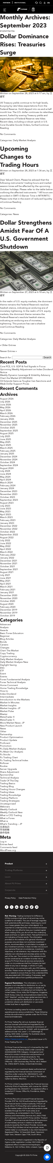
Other (3, 731)
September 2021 (9, 569)
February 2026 (7, 416)
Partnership (6, 734)
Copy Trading (7, 653)
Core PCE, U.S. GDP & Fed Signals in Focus (22, 366)
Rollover (4, 763)
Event (3, 673)
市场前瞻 (4, 829)
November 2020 (8, 598)
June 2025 (5, 439)
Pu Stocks (5, 754)
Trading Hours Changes (12, 789)
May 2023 (5, 511)
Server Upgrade (8, 769)
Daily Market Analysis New (14, 662)
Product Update (8, 740)
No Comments (8, 134)
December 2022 (8, 526)
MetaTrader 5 (7, 719)
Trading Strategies (10, 800)
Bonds (3, 642)
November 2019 (8, 612)
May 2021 (5, 580)
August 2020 (7, 604)
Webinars (5, 806)
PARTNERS (6, 3)
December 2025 (8, 422)
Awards (4, 630)
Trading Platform (9, 798)
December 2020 (8, 595)
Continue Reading (11, 202)
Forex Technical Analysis (13, 682)
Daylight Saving (8, 665)
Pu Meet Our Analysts (11, 751)
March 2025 (6, 448)
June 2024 (5, 474)
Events (3, 676)
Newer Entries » (8, 351)
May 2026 (5, 407)
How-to (4, 691)
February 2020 (7, 607)
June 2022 (5, 543)
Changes (4, 647)
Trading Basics (7, 783)
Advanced (5, 624)
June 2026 (5, 404)
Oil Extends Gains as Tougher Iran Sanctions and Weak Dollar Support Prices (25, 382)
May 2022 (5, 546)
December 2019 (8, 609)
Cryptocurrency (8, 656)
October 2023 (7, 497)
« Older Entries (8, 345)
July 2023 (5, 505)
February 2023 (7, 520)
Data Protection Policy (27, 898)
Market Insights (8, 705)
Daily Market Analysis (24, 140)
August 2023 (7, 502)
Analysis (4, 627)
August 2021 (7, 572)
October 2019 (7, 615)
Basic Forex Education (12, 633)
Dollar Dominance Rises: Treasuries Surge (24, 44)
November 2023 (8, 494)
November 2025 (8, 424)
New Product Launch (11, 725)
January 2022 (7, 557)
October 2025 (7, 427)
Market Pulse (7, 711)
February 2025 (7, 451)
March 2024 (6, 482)
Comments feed (8, 847)
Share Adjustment (9, 772)
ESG (2, 668)
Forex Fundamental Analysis (15, 679)
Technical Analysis (9, 777)
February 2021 (7, 589)
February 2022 (7, 554)
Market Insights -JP (10, 708)
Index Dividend (8, 694)
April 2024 (5, 479)
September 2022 (9, 534)
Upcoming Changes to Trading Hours (19, 157)
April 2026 (5, 410)
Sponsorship (6, 774)
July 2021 (5, 575)
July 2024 (5, 471)
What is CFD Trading (11, 815)
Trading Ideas (7, 792)
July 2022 (5, 540)
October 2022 (7, 531)
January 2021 (7, 592)
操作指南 (4, 832)
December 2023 (8, 491)
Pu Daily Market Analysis (13, 748)
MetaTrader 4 (7, 717)
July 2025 (5, 436)
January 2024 (7, 488)
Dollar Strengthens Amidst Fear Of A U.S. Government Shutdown (26, 235)
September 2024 (9, 465)
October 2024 (7, 462)
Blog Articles (7, 639)
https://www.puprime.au (16, 1039)
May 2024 (5, 477)
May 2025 (5, 442)
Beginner (5, 636)
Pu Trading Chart (9, 757)
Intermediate (7, 696)
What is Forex (7, 818)
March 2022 (6, 552)
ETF (2, 670)
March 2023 (6, 517)
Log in (3, 841)
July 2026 (5, 401)
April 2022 (5, 549)
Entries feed (6, 844)
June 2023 (5, 508)
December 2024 (8, 456)
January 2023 (7, 523)
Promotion (5, 745)
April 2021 (5, 583)
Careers (4, 644)
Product (9, 863)
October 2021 (7, 566)
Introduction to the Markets (15, 699)
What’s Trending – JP (11, 824)
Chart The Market (9, 650)
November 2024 (8, 459)
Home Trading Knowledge (14, 688)
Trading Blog (7, 786)
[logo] (28, 9)
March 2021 (6, 586)
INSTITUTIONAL (20, 3)
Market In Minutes (9, 702)
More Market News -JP (12, 722)
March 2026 (6, 413)
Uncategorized (8, 803)
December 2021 (8, 560)
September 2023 (9, 500)
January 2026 (7, 419)
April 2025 (5, 445)
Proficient (5, 743)
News (16, 214)
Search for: (5, 357)
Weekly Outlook (8, 809)
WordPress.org (8, 850)
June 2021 (5, 578)
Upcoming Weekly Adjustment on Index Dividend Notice (26, 371)
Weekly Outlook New (11, 812)
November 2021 (8, 563)
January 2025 (7, 453)
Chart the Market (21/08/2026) (16, 378)
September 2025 (9, 430)
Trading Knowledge (10, 795)
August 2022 (7, 537)
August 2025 (7, 433)
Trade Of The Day (9, 780)
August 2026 (7, 398)
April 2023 (5, 514)
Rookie (4, 766)
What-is (4, 821)
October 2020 (7, 601)
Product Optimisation (11, 737)
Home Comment (9, 685)
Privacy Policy (10, 898)
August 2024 (7, 468)
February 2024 (7, 485)
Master (4, 714)
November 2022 (8, 528)
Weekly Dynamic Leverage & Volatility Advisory (25, 375)
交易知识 (4, 827)
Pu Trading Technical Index (14, 760)
